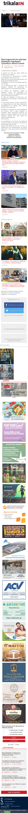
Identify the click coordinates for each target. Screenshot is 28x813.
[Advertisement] (14, 43)
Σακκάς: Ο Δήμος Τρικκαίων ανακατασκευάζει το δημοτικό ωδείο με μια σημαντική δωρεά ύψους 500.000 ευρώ (14, 777)
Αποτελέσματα (14, 741)
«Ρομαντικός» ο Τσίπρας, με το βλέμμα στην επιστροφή (14, 392)
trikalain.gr (13, 294)
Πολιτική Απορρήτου (9, 801)
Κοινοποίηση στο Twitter (15, 310)
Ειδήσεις (16, 291)
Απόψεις (14, 757)
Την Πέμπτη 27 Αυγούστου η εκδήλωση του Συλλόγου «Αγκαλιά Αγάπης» (5, 357)
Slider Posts (5, 142)
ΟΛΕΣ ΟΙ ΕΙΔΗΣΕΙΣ (14, 792)
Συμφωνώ (7, 812)
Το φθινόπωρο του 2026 (16, 730)
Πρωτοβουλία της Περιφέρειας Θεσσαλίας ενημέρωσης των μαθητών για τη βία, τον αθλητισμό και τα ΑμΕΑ (14, 769)
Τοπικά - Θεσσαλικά (19, 66)
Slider (13, 780)
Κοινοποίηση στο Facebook (15, 305)
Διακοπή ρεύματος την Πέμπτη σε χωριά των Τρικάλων (14, 784)
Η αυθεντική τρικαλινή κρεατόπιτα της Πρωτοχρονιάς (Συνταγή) (14, 339)
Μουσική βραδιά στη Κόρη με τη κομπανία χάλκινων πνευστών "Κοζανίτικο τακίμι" (11, 754)
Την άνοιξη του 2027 (16, 732)
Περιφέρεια (15, 772)
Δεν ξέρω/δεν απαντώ (16, 734)
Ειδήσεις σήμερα (6, 219)
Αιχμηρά (7, 386)
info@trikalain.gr (9, 804)
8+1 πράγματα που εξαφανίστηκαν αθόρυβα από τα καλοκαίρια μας (7, 374)
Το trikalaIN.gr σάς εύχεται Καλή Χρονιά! (14, 329)
